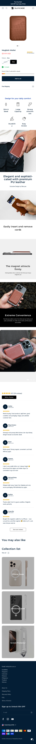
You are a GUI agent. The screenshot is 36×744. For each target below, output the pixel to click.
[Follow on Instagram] (8, 719)
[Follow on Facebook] (3, 719)
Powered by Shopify (17, 738)
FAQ (3, 697)
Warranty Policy (6, 694)
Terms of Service (6, 700)
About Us (4, 688)
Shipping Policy (6, 691)
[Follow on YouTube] (12, 719)
